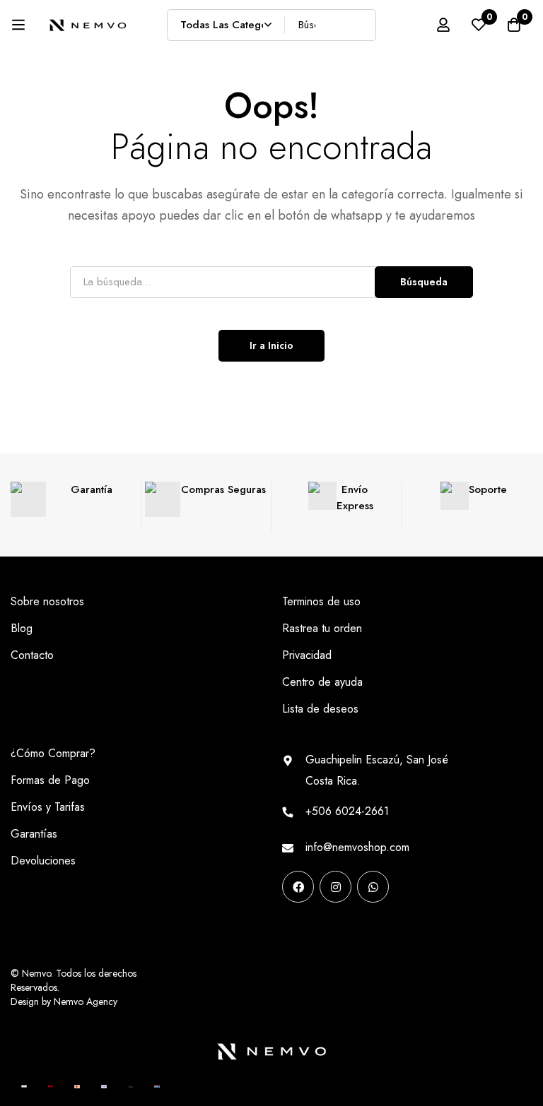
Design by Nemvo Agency (64, 1001)
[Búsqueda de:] (271, 281)
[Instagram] (335, 887)
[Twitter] (376, 930)
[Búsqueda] (360, 25)
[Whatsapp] (373, 887)
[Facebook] (298, 887)
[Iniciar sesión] (443, 24)
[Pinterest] (287, 930)
